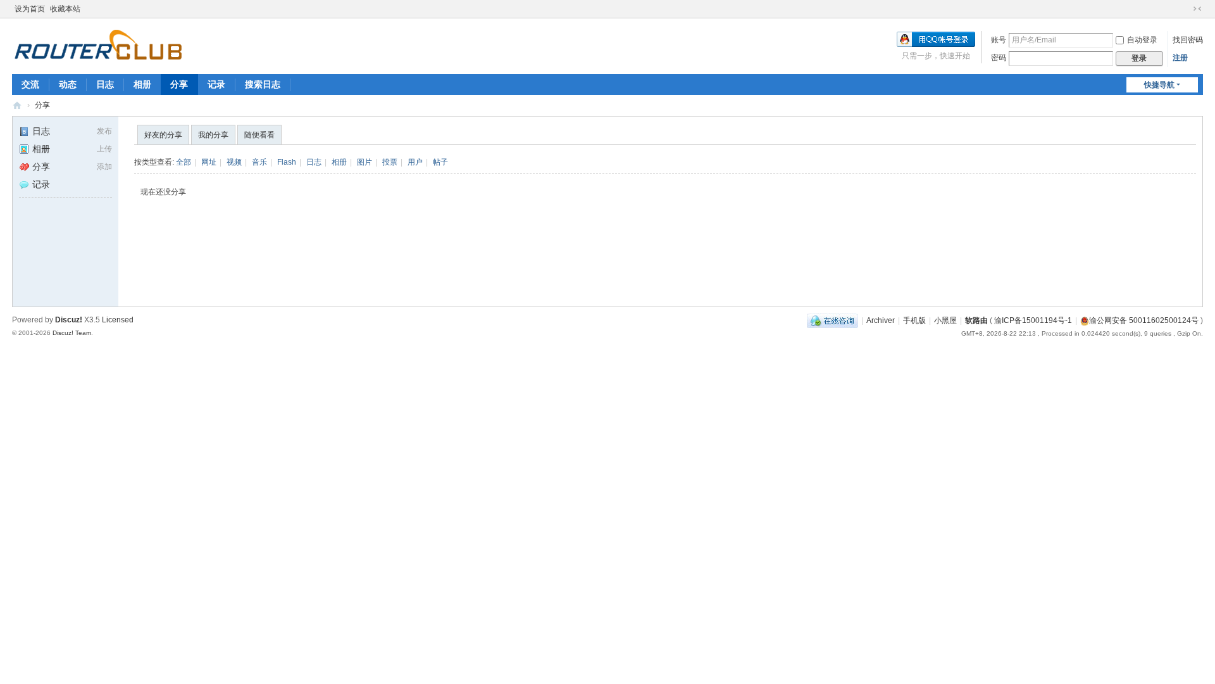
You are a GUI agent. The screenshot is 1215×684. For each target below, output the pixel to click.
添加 (104, 166)
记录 (216, 84)
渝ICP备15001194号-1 (1033, 320)
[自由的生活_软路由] (98, 45)
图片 (364, 162)
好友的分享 (163, 134)
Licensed (118, 319)
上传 (104, 148)
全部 (183, 162)
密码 (998, 57)
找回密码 (1188, 39)
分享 (179, 84)
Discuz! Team (72, 332)
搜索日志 (262, 84)
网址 (208, 162)
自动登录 (1142, 39)
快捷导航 (1159, 84)
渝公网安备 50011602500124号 (1144, 320)
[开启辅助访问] (1185, 9)
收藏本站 (65, 8)
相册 (142, 84)
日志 (105, 84)
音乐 (259, 162)
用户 (415, 162)
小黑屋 (945, 320)
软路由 (976, 320)
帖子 (440, 162)
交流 (30, 84)
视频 (234, 162)
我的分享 (213, 134)
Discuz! (68, 319)
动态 (68, 84)
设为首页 (30, 8)
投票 (389, 162)
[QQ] (832, 320)
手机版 (914, 320)
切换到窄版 (1197, 9)
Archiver (880, 320)
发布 (104, 131)
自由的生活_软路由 (17, 105)
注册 (1180, 57)
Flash (286, 162)
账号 (998, 39)
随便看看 (259, 134)
